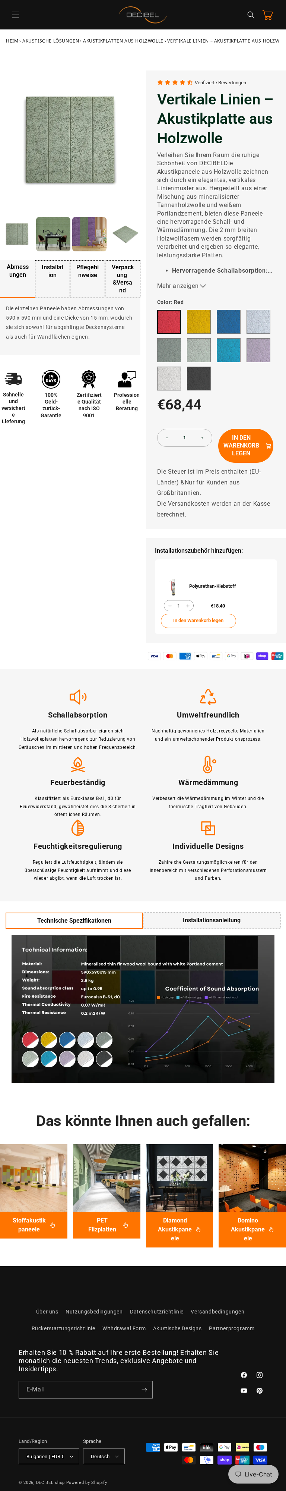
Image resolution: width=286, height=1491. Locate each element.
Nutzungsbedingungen (94, 1312)
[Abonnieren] (144, 1390)
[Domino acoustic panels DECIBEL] (252, 1178)
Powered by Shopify (86, 1482)
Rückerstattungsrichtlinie (63, 1328)
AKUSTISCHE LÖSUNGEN (50, 41)
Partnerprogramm (231, 1328)
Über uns (47, 1312)
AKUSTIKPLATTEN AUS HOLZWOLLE (123, 41)
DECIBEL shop (50, 1482)
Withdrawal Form (124, 1328)
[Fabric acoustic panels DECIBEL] (33, 1178)
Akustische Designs (177, 1328)
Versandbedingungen (217, 1312)
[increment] (202, 437)
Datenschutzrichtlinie (157, 1312)
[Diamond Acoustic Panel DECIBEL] (179, 1178)
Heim (12, 41)
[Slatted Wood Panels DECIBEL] (106, 1178)
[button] (15, 15)
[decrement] (167, 437)
